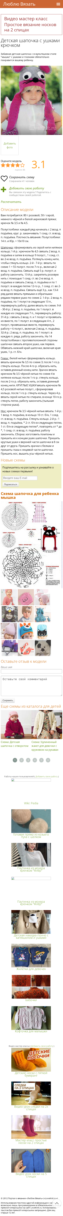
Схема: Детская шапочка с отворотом (14, 744)
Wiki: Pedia (31, 803)
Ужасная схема (3, 165)
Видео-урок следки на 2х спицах (31, 1108)
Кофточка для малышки (31, 1031)
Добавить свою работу (26, 188)
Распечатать (11, 202)
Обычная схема (12, 165)
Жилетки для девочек (31, 969)
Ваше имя (6, 667)
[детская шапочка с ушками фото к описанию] (31, 100)
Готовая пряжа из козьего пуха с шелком (31, 835)
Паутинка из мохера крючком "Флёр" (31, 869)
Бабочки (31, 1000)
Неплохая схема (8, 165)
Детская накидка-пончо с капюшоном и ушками (31, 936)
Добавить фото (10, 145)
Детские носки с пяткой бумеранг (31, 1074)
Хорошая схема (17, 165)
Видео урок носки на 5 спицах (31, 1175)
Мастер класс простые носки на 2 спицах (31, 1141)
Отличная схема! (22, 165)
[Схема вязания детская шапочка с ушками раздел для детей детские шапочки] (31, 587)
